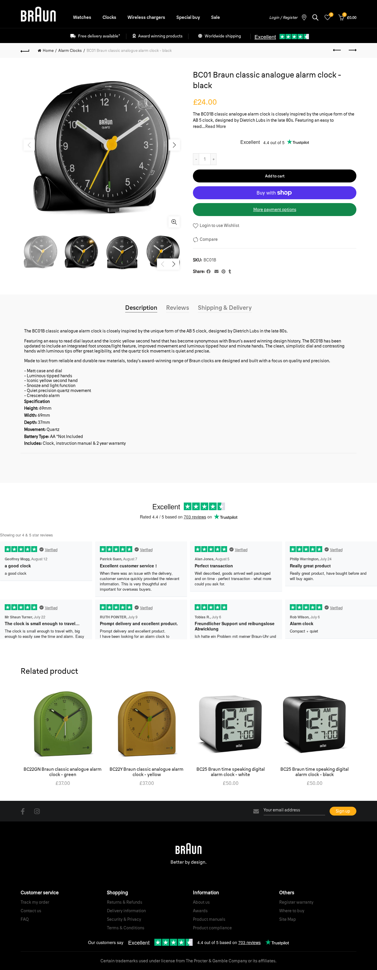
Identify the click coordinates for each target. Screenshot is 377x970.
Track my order (35, 902)
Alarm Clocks (70, 50)
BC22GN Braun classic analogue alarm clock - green (63, 772)
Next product (352, 50)
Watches (82, 17)
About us (201, 902)
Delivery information (126, 910)
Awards (200, 910)
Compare (209, 239)
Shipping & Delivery (225, 307)
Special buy (188, 17)
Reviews (177, 307)
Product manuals (209, 919)
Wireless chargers (146, 17)
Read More (215, 126)
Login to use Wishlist (219, 225)
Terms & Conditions (125, 928)
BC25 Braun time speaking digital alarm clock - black (314, 772)
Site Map (287, 919)
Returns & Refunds (124, 902)
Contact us (31, 910)
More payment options (274, 209)
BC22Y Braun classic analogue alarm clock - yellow (146, 772)
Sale (215, 17)
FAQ (25, 919)
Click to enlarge (174, 222)
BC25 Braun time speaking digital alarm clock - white (230, 772)
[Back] (25, 50)
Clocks (109, 17)
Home (48, 50)
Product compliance (212, 928)
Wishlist (331, 15)
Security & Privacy (124, 919)
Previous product (337, 50)
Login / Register (283, 17)
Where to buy (291, 910)
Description (141, 307)
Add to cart (275, 176)
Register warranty (296, 902)
